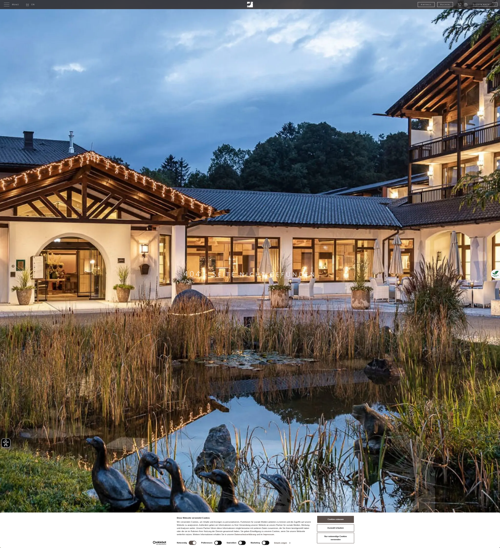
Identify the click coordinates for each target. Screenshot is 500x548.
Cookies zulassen (336, 519)
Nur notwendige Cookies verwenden (335, 538)
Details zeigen (280, 543)
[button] (12, 4)
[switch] (218, 543)
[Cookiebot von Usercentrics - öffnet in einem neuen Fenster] (159, 543)
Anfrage (426, 4)
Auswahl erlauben (335, 528)
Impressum (268, 534)
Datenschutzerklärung (245, 534)
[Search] (494, 4)
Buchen (445, 4)
